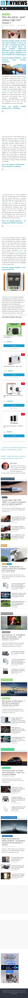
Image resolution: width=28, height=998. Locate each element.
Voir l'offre (14, 345)
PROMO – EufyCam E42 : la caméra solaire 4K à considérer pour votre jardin (14, 569)
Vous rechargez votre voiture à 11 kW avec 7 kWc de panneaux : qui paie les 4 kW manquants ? (18, 739)
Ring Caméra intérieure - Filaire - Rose (13, 366)
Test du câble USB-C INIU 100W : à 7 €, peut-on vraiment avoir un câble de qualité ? (14, 502)
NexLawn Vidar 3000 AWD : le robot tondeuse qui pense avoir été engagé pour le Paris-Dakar (18, 604)
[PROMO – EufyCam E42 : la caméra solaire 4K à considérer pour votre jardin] (14, 549)
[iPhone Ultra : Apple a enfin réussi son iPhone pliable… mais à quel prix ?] (6, 865)
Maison (4, 564)
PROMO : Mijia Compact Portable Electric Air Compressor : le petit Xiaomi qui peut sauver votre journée (18, 720)
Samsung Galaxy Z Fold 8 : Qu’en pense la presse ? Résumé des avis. (17, 859)
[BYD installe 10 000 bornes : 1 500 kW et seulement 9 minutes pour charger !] (14, 683)
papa (3, 27)
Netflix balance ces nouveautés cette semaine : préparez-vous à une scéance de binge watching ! (18, 730)
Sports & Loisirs (6, 14)
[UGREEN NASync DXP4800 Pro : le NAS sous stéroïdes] (6, 651)
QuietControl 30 (6, 201)
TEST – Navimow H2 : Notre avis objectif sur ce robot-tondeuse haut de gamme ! (18, 536)
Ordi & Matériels (6, 632)
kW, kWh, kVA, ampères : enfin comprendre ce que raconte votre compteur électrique (18, 595)
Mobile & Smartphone (7, 836)
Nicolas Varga (14, 505)
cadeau (21, 25)
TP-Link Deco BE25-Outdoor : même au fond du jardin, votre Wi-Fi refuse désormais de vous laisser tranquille (18, 586)
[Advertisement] (14, 899)
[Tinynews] (2, 8)
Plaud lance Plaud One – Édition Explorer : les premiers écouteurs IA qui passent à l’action (13, 842)
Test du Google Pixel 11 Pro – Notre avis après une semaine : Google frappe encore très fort (18, 519)
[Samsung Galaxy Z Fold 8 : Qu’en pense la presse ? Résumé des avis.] (6, 857)
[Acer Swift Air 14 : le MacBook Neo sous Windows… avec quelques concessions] (14, 617)
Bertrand (13, 25)
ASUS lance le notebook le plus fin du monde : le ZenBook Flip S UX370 (13, 449)
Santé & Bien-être (6, 768)
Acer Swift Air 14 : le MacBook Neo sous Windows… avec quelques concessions (13, 637)
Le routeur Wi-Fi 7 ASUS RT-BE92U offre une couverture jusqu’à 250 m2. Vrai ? (18, 670)
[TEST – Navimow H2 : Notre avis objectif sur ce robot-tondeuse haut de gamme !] (6, 534)
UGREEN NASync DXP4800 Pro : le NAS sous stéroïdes (17, 652)
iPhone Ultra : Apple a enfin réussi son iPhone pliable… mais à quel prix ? (17, 867)
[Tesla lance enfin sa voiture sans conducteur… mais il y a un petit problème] (14, 752)
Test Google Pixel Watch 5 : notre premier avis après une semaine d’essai (18, 528)
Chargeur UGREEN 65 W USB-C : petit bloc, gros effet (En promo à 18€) (18, 808)
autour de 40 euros (16, 252)
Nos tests (5, 497)
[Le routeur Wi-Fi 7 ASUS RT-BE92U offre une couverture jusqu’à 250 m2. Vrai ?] (6, 668)
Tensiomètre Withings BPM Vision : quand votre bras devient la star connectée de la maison (18, 799)
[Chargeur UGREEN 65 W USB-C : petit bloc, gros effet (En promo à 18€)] (6, 806)
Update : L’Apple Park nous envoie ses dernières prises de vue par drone (13, 457)
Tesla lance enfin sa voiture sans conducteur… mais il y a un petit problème (13, 772)
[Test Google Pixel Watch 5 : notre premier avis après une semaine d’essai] (6, 526)
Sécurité (9, 564)
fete (24, 25)
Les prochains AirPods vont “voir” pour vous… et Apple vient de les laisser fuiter (17, 875)
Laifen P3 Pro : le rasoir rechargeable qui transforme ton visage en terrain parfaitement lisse (18, 790)
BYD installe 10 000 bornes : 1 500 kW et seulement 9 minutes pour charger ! (13, 703)
